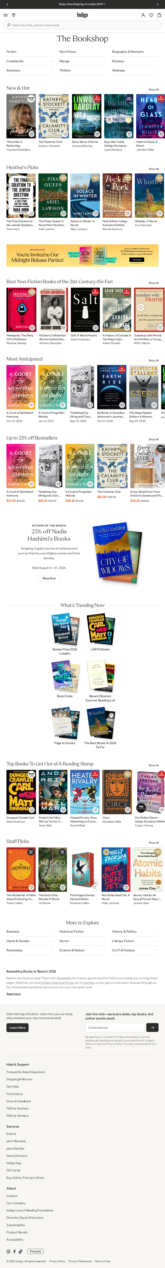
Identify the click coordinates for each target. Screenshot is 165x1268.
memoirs (88, 983)
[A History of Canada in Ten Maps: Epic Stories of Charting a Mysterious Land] (117, 310)
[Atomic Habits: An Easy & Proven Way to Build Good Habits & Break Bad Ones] (148, 869)
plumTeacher (15, 1148)
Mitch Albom (142, 343)
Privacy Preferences (79, 1261)
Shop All (154, 89)
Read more (13, 994)
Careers (11, 1196)
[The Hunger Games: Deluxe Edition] (84, 869)
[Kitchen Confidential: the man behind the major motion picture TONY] (53, 310)
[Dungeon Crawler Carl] (21, 792)
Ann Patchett (143, 225)
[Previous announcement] (7, 4)
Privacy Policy (57, 1261)
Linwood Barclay (82, 146)
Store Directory (17, 1156)
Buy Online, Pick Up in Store (25, 1178)
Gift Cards (13, 1170)
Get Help (12, 1086)
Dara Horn (12, 229)
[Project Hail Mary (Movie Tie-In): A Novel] (53, 792)
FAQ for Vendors (17, 1116)
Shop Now (49, 578)
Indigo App (13, 1163)
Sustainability (15, 1225)
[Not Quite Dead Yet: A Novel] (116, 869)
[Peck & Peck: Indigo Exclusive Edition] (117, 195)
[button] (5, 15)
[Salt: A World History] (85, 310)
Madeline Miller (111, 821)
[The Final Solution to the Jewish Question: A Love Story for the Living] (21, 195)
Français (35, 1251)
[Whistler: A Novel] (149, 195)
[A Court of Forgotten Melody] (52, 387)
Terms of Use (102, 1261)
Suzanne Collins (79, 903)
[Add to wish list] (32, 134)
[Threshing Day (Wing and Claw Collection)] (82, 387)
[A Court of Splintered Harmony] (20, 387)
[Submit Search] (9, 25)
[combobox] (85, 25)
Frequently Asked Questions (25, 1072)
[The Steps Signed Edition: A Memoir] (144, 387)
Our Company (16, 1203)
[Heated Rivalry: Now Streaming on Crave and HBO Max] (85, 792)
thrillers (45, 983)
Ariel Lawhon (46, 229)
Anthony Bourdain (50, 343)
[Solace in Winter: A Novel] (85, 195)
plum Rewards (16, 1141)
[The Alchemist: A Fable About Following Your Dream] (21, 869)
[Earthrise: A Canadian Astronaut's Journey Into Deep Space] (111, 387)
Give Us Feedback (18, 1101)
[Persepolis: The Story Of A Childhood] (21, 310)
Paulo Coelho (14, 903)
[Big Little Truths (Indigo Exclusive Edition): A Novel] (118, 116)
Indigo (19, 1261)
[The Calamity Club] (54, 116)
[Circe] (117, 792)
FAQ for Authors (17, 1108)
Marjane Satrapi (16, 343)
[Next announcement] (157, 4)
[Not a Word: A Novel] (87, 116)
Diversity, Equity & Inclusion (24, 1217)
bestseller (65, 978)
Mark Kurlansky (80, 339)
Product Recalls (17, 1232)
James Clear (141, 903)
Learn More (17, 1028)
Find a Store (14, 1094)
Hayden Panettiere (18, 149)
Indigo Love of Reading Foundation (29, 1210)
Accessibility (15, 1239)
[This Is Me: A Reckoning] (21, 116)
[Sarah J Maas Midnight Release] (82, 255)
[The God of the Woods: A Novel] (52, 869)
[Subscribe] (152, 1027)
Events (11, 1134)
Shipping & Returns (19, 1079)
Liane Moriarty (113, 149)
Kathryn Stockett (49, 146)
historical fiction (63, 983)
